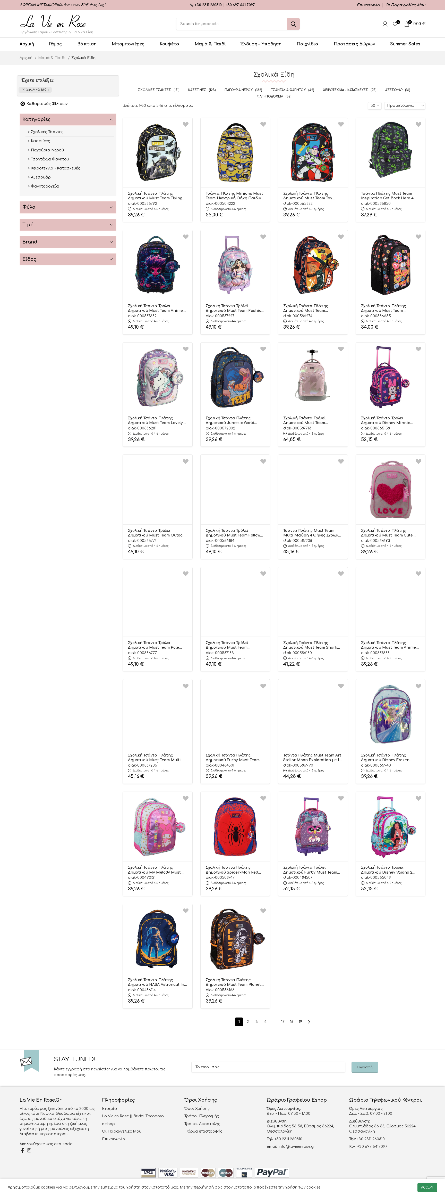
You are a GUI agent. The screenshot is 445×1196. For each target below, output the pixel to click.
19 (300, 1022)
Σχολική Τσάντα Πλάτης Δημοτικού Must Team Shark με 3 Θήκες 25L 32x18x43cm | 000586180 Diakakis (310, 645)
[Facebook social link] (22, 1150)
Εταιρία (109, 1109)
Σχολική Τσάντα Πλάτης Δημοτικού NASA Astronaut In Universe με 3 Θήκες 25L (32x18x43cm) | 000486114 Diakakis (156, 982)
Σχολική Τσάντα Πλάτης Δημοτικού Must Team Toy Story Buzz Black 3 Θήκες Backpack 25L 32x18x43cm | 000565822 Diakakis (309, 196)
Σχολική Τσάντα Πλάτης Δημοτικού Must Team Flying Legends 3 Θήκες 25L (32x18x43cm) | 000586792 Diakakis (155, 196)
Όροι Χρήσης (197, 1109)
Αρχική (26, 58)
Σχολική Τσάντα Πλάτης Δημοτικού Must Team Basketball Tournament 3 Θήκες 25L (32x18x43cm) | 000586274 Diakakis (306, 308)
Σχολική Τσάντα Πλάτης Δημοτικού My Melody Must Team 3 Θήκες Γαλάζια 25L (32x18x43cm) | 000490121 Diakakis (154, 870)
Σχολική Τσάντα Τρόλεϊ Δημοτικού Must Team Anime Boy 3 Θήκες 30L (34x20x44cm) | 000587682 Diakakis (156, 308)
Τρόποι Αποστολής (202, 1124)
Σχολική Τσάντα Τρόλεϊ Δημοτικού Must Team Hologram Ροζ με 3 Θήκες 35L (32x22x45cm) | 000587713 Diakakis (311, 421)
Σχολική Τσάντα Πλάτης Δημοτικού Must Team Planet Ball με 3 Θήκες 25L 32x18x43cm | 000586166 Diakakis (233, 982)
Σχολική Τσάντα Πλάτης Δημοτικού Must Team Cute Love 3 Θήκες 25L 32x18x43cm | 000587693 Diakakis (390, 533)
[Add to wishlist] (186, 124)
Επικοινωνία (113, 1139)
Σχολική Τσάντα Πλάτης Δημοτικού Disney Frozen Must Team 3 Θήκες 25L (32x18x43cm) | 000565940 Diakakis (385, 758)
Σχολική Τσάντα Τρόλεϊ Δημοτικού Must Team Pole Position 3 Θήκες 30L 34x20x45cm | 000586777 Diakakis (153, 645)
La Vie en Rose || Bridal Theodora (133, 1116)
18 (291, 1022)
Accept (427, 1187)
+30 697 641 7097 (240, 5)
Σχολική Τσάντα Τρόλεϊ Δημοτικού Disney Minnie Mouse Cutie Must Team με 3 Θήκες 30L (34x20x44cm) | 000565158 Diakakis (388, 421)
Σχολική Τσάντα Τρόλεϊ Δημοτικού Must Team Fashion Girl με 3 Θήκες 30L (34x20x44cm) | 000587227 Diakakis (235, 308)
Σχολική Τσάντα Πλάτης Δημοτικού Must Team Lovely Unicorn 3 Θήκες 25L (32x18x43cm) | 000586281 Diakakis (155, 421)
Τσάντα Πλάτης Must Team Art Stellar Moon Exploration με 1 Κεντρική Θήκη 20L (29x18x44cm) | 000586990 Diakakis (312, 758)
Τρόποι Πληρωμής (201, 1116)
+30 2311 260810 (208, 5)
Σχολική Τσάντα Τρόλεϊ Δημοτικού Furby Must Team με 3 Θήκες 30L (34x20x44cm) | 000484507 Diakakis (311, 870)
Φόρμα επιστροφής (203, 1131)
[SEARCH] (293, 24)
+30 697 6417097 (371, 1147)
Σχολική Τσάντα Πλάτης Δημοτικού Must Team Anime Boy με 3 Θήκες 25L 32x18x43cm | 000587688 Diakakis (388, 645)
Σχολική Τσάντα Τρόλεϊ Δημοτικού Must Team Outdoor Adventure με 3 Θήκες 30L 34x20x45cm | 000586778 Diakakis (157, 533)
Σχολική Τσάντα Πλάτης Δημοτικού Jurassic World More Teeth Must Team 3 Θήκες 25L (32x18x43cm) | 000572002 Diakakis (230, 421)
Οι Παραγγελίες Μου (121, 1131)
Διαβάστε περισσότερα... (44, 1134)
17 (283, 1022)
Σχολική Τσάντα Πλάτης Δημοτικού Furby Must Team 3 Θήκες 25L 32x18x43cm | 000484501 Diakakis (234, 758)
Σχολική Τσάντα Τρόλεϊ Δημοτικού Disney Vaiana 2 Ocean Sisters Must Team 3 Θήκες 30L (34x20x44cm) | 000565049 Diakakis (387, 870)
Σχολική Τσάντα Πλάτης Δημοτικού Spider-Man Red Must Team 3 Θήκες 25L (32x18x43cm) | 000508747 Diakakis (232, 870)
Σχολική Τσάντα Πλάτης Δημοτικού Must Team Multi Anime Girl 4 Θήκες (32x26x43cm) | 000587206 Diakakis (154, 758)
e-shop (108, 1124)
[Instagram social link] (29, 1150)
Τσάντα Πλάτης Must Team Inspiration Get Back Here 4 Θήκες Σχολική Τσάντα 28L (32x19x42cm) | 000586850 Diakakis (387, 196)
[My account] (385, 24)
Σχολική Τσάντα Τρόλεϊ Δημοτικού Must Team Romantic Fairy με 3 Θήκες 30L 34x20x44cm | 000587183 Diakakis (235, 645)
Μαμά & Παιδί (52, 58)
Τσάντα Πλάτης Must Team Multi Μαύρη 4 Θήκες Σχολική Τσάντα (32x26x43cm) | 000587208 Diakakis (312, 533)
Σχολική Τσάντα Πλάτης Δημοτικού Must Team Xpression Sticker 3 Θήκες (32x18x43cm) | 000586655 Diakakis (386, 308)
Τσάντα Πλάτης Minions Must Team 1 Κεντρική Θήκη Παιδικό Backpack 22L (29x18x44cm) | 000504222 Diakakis (234, 196)
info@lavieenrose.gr (297, 1147)
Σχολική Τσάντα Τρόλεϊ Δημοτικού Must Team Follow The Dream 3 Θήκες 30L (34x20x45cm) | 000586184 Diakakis (233, 533)
